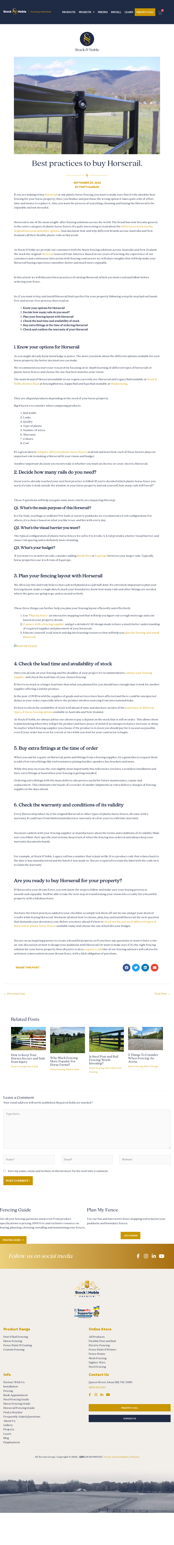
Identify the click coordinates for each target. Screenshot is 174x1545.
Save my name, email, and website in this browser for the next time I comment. (58, 1171)
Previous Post (14, 994)
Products (68, 12)
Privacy (135, 1457)
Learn (129, 12)
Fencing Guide (12, 1240)
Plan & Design (151, 1066)
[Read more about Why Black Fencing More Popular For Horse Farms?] (67, 1040)
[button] (126, 967)
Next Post (162, 994)
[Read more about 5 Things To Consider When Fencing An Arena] (145, 1038)
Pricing (103, 12)
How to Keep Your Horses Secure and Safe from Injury (28, 1058)
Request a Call (145, 12)
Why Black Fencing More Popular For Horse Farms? (64, 1061)
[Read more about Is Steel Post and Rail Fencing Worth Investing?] (106, 1039)
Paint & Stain (72, 1069)
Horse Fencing (18, 1066)
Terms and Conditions (116, 1457)
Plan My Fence (102, 1210)
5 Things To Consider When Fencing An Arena (143, 1058)
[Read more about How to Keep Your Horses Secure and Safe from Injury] (28, 1038)
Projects (85, 12)
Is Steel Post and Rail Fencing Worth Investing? (103, 1060)
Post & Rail (32, 1066)
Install (116, 12)
